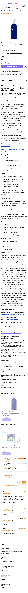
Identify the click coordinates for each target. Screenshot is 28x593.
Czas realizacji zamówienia (7, 566)
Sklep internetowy (12, 591)
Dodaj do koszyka (12, 66)
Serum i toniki (18, 10)
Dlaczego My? (4, 583)
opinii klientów (7, 464)
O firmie (3, 585)
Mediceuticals (4, 47)
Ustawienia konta (5, 557)
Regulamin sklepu (5, 574)
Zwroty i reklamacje (5, 548)
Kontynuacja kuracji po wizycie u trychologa (11, 551)
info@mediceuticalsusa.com (8, 371)
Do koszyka (6, 419)
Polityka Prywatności (6, 576)
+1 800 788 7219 (5, 369)
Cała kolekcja (4, 428)
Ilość (2, 59)
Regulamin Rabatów (5, 575)
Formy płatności (5, 565)
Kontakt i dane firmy (5, 584)
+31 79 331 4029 (5, 385)
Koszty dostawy (5, 567)
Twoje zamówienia (5, 558)
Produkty (11, 10)
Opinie (2, 587)
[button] (3, 475)
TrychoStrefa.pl (4, 10)
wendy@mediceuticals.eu (8, 387)
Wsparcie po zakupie (6, 549)
